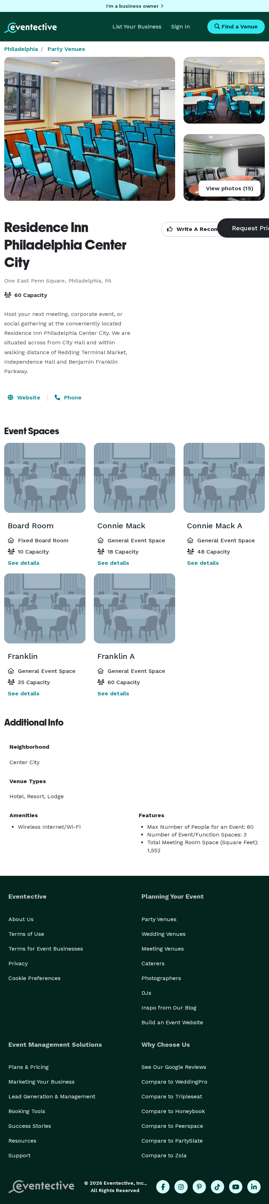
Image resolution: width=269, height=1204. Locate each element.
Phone (72, 397)
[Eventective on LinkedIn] (254, 1186)
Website (27, 397)
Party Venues (66, 49)
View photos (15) (229, 188)
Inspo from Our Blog (169, 1007)
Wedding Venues (164, 934)
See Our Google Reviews (174, 1067)
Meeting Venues (163, 948)
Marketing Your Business (41, 1081)
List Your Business (136, 26)
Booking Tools (26, 1111)
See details (24, 563)
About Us (21, 919)
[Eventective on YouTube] (235, 1186)
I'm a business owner (132, 6)
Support (19, 1155)
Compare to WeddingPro (174, 1081)
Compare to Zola (164, 1155)
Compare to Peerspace (172, 1126)
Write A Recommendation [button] (212, 229)
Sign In (180, 26)
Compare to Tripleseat (172, 1096)
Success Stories (29, 1126)
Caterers (153, 963)
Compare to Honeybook (173, 1111)
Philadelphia (21, 49)
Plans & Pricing (28, 1067)
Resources (22, 1140)
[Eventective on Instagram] (181, 1186)
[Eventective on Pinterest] (199, 1186)
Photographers (161, 978)
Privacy (18, 963)
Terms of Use (26, 934)
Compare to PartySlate (172, 1140)
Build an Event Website (172, 1022)
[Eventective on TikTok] (217, 1186)
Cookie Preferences (34, 978)
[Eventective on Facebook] (163, 1186)
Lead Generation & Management (51, 1096)
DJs (146, 993)
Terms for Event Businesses (45, 948)
